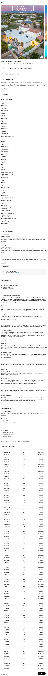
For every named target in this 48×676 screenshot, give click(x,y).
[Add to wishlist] (39, 2)
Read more (3, 415)
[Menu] (45, 2)
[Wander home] (2, 2)
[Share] (42, 2)
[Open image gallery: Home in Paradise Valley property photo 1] (22, 32)
